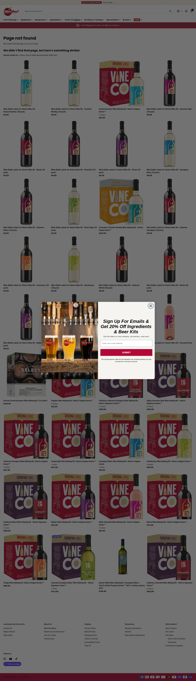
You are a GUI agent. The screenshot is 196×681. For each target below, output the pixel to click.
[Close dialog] (151, 306)
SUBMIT (126, 352)
